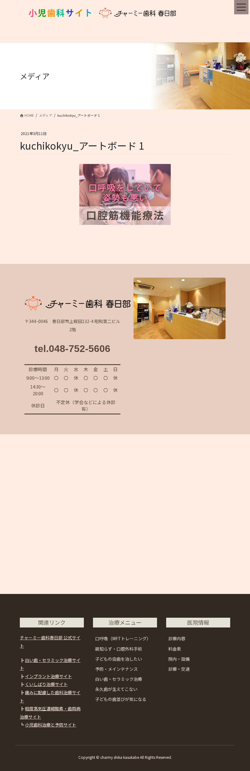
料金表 (174, 649)
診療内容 (176, 638)
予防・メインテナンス (116, 669)
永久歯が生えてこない (116, 689)
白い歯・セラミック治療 (118, 679)
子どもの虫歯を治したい (118, 659)
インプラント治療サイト (48, 676)
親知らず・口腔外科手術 (118, 649)
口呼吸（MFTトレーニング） (123, 638)
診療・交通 (179, 669)
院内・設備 (179, 659)
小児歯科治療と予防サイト (50, 725)
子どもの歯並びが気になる (120, 699)
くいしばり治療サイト (46, 684)
